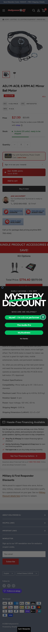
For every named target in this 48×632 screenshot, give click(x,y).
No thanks (24, 338)
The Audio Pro (24, 325)
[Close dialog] (2, 287)
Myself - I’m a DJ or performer (24, 317)
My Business (24, 332)
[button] (43, 317)
